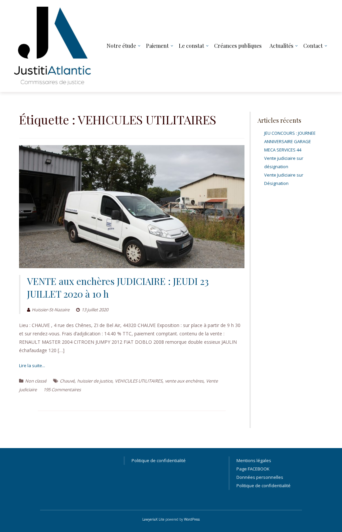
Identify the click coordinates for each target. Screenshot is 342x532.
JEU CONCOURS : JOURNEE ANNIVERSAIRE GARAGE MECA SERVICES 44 (290, 141)
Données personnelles (259, 477)
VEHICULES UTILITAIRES (138, 381)
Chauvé (67, 381)
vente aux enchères (184, 381)
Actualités (281, 45)
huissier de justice (94, 381)
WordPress (192, 519)
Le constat (191, 45)
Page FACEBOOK (253, 469)
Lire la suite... (32, 365)
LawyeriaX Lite (153, 519)
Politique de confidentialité (159, 460)
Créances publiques (238, 45)
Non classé (35, 381)
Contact (313, 45)
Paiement (157, 45)
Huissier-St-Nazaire (50, 310)
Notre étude (121, 45)
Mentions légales (253, 460)
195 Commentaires (62, 390)
